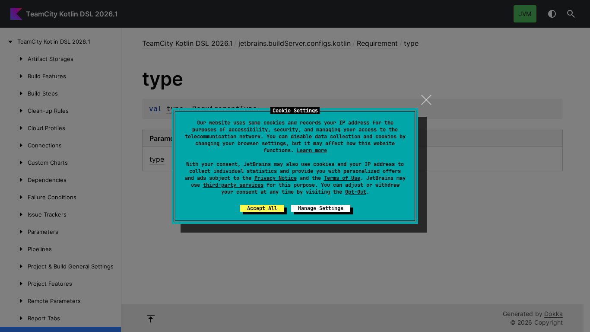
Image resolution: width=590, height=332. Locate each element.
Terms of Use (342, 178)
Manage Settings (320, 208)
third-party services (233, 185)
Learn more (312, 150)
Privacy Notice (275, 178)
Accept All (262, 208)
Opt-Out (355, 191)
